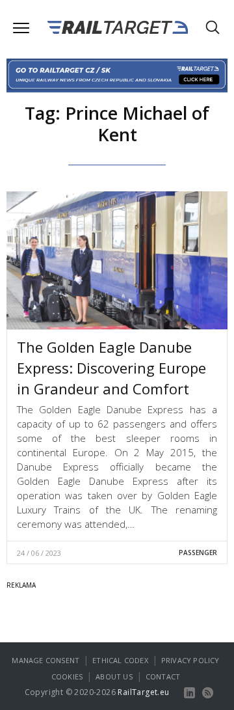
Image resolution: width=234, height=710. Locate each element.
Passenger (198, 552)
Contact (163, 676)
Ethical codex (120, 660)
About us (114, 676)
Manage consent (45, 660)
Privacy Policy (190, 660)
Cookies (67, 676)
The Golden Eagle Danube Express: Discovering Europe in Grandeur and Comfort (111, 367)
